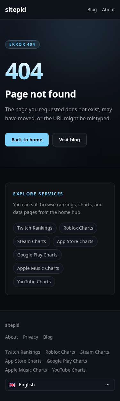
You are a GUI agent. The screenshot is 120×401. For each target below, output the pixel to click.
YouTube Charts (34, 282)
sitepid (15, 9)
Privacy (30, 337)
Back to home (27, 140)
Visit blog (69, 140)
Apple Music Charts (38, 268)
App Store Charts (75, 241)
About (108, 9)
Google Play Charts (37, 255)
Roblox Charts (78, 228)
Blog (92, 9)
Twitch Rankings (34, 228)
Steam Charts (31, 241)
